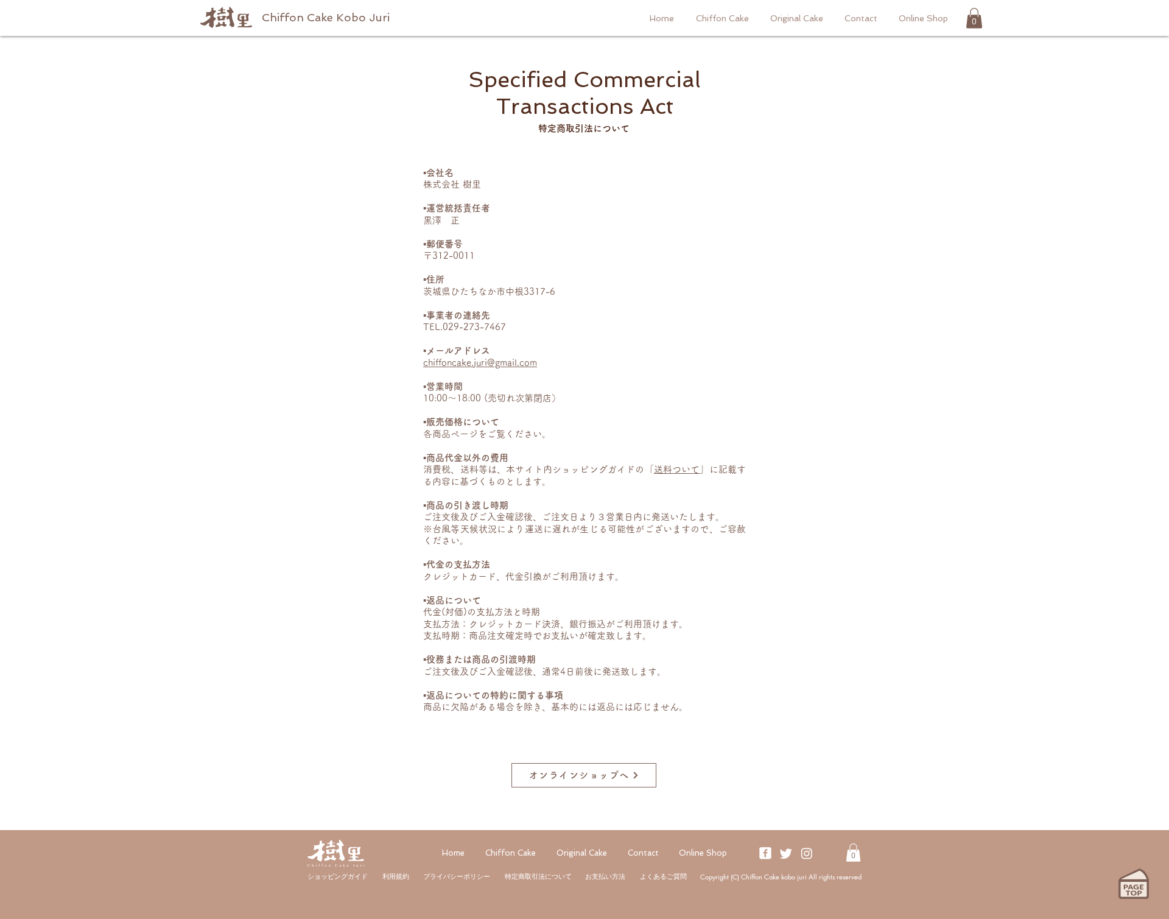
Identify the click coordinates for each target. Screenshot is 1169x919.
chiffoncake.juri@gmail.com (480, 362)
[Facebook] (765, 853)
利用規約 (395, 876)
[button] (974, 18)
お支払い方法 (605, 876)
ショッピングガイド (337, 876)
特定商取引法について (538, 876)
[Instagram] (806, 853)
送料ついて (677, 469)
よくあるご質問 (663, 876)
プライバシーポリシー (456, 876)
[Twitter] (786, 853)
